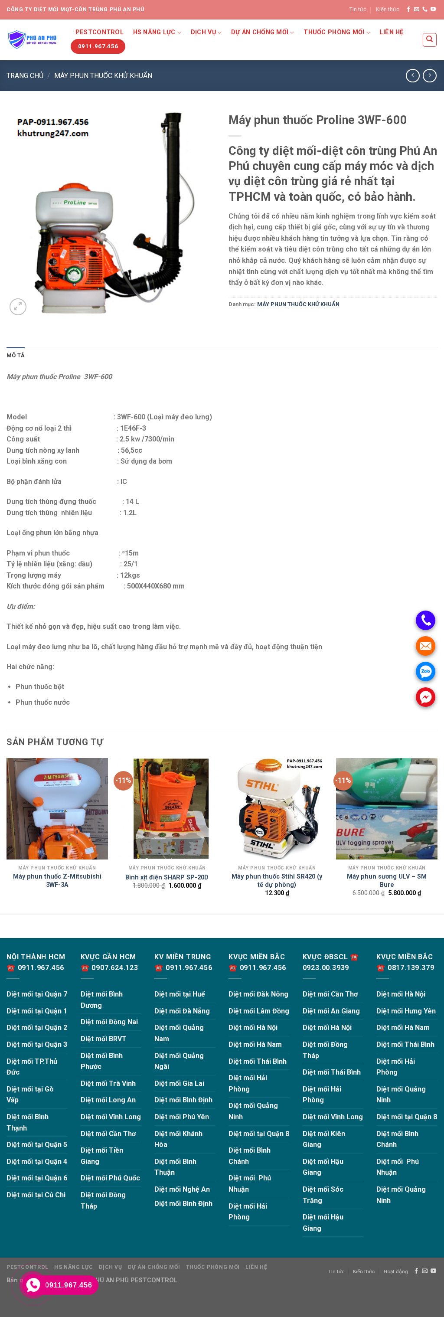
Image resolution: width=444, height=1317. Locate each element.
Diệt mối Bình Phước (102, 1061)
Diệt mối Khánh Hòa (178, 1139)
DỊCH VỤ (203, 32)
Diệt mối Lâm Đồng (259, 1011)
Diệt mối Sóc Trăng (323, 1195)
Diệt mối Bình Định (183, 1100)
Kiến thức (387, 9)
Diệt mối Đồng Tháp (103, 1200)
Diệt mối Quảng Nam (179, 1033)
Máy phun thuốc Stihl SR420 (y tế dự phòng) (277, 881)
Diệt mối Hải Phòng (248, 1083)
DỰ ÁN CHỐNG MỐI (259, 32)
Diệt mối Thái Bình (258, 1061)
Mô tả (16, 355)
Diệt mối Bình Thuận (175, 1167)
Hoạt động (396, 1271)
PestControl (99, 32)
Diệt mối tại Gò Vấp (30, 1095)
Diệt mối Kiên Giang (324, 1139)
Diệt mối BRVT (104, 1039)
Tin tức (357, 9)
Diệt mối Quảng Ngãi (179, 1061)
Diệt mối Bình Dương (102, 1000)
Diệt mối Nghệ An (182, 1189)
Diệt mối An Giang (331, 1011)
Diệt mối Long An (108, 1100)
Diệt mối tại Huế (179, 994)
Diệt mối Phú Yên (181, 1117)
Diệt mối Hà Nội (253, 1027)
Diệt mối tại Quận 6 (37, 1178)
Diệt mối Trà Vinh (108, 1083)
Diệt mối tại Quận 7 (37, 994)
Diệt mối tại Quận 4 (37, 1161)
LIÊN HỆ (392, 32)
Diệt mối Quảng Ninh (253, 1111)
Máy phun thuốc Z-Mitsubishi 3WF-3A (57, 881)
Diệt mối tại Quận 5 (37, 1145)
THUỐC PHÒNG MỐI (334, 32)
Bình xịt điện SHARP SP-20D (167, 877)
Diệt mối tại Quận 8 (259, 1134)
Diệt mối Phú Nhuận (250, 1183)
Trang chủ (25, 76)
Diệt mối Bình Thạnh (28, 1122)
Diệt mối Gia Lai (179, 1083)
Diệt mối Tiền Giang (102, 1156)
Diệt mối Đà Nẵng (182, 1011)
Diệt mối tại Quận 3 (37, 1044)
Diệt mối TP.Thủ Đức (32, 1067)
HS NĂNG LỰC (154, 32)
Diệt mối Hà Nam (255, 1044)
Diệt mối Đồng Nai (109, 1022)
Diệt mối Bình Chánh (250, 1156)
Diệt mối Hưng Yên (406, 1011)
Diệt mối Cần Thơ (108, 1134)
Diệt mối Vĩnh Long (111, 1117)
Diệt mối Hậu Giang (323, 1167)
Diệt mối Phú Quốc (110, 1178)
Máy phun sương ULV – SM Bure (387, 881)
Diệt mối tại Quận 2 (37, 1027)
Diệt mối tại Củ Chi (36, 1195)
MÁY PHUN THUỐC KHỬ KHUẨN (103, 76)
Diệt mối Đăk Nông (258, 994)
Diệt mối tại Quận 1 (37, 1011)
